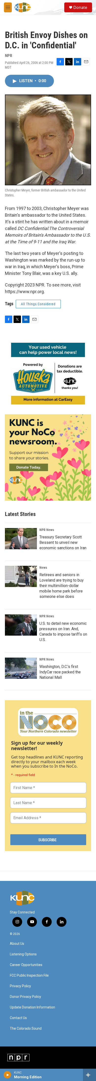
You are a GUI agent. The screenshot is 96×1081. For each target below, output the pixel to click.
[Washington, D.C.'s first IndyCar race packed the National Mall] (21, 668)
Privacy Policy (20, 986)
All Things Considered (38, 304)
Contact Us (18, 1018)
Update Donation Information (32, 1007)
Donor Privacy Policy (25, 997)
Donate (80, 7)
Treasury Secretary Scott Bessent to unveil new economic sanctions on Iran (62, 542)
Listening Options (23, 954)
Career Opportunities (26, 965)
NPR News (46, 530)
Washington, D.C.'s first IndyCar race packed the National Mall (60, 672)
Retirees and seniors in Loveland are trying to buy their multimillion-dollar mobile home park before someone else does (61, 585)
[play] (7, 1074)
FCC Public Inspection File (29, 975)
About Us (17, 944)
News (43, 567)
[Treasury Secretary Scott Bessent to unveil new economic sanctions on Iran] (21, 538)
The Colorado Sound (26, 1028)
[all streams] (89, 1075)
